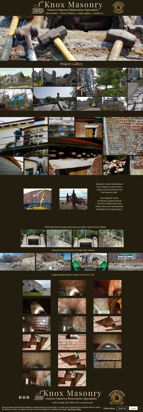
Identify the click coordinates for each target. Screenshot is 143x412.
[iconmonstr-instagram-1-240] (24, 397)
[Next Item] (139, 89)
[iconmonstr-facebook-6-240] (20, 397)
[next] (118, 240)
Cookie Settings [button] (109, 408)
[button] (33, 238)
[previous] (25, 240)
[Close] (140, 408)
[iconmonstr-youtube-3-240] (28, 397)
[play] (119, 245)
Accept (133, 408)
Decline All (122, 408)
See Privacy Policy (74, 409)
